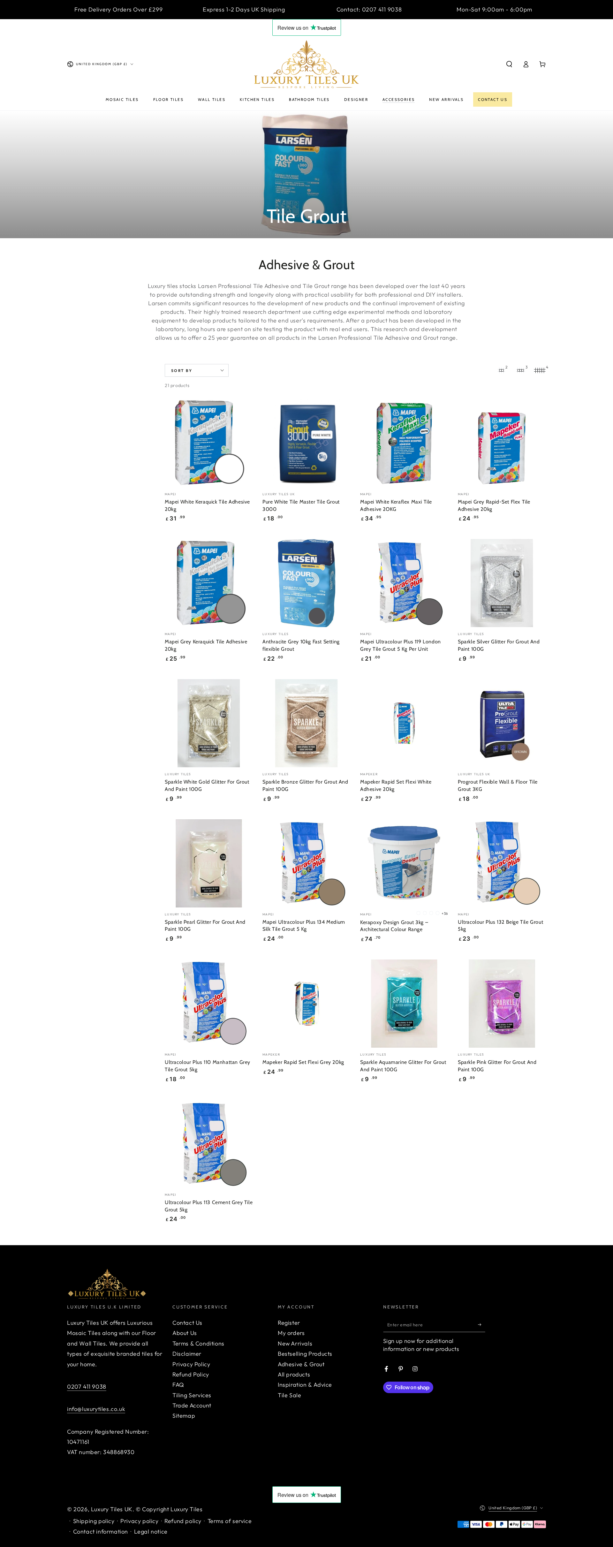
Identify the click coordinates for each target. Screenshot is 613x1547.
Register (289, 1322)
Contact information (100, 1531)
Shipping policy (94, 1521)
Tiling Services (191, 1395)
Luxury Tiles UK (111, 1509)
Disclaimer (186, 1353)
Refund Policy (190, 1374)
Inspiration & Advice (305, 1384)
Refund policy (182, 1521)
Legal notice (151, 1531)
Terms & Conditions (198, 1343)
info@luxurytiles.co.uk (96, 1409)
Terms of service (230, 1521)
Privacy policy (139, 1521)
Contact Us (187, 1322)
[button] (509, 64)
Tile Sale (289, 1395)
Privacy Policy (191, 1364)
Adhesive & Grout (301, 1364)
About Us (184, 1333)
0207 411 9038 (86, 1386)
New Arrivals (295, 1343)
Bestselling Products (305, 1353)
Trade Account (191, 1405)
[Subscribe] (481, 1325)
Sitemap (183, 1415)
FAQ (178, 1384)
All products (294, 1374)
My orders (291, 1333)
